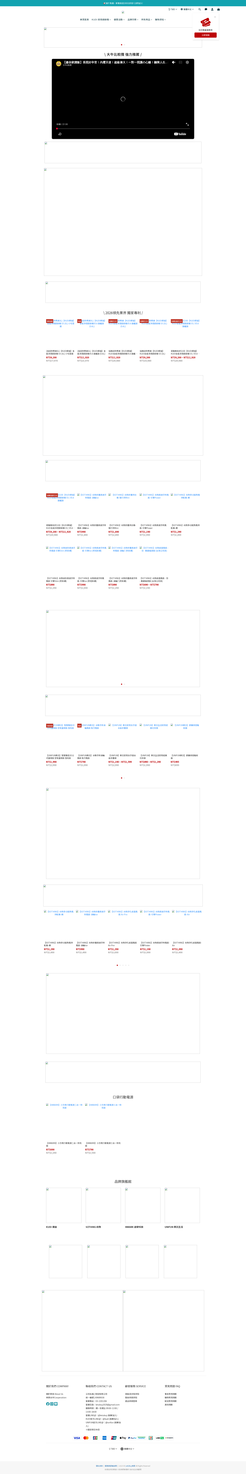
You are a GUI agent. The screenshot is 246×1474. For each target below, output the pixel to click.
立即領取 (206, 35)
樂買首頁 (84, 19)
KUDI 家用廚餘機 (100, 19)
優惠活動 (118, 19)
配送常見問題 (171, 1401)
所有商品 (145, 19)
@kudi (106, 1418)
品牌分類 (132, 19)
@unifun (109, 1422)
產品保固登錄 (131, 1401)
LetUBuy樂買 (130, 1466)
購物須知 (159, 19)
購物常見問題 (171, 1397)
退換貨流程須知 (132, 1393)
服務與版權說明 (111, 1466)
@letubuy (102, 1415)
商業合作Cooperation (56, 1397)
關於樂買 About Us (54, 1393)
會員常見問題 (171, 1393)
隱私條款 (99, 1466)
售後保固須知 (131, 1397)
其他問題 (169, 1404)
